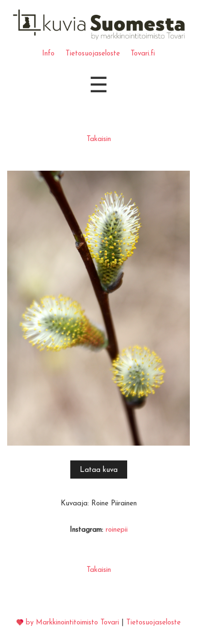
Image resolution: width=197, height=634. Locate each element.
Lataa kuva (99, 470)
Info (48, 53)
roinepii (117, 530)
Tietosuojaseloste (93, 53)
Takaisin (99, 139)
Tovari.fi (143, 53)
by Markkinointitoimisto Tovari (72, 622)
